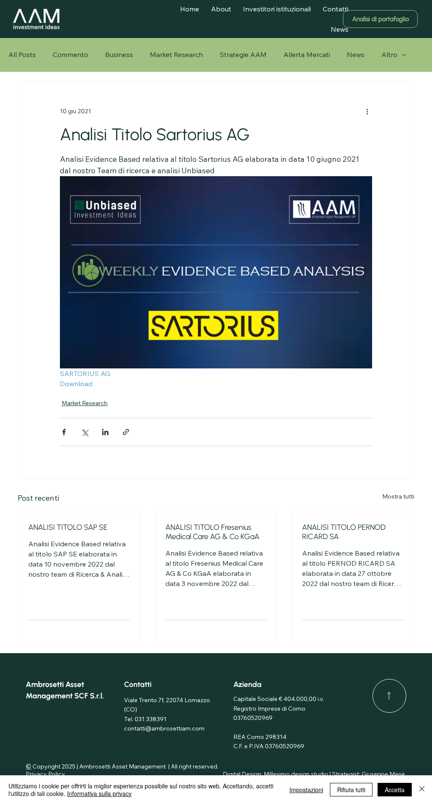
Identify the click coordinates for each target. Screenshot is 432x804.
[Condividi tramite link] (126, 432)
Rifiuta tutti (351, 789)
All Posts (22, 54)
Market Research (176, 54)
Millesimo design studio (296, 774)
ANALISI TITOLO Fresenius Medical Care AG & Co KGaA (212, 532)
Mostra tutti (398, 496)
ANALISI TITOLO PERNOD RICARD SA (344, 532)
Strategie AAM (243, 54)
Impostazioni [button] (306, 789)
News (355, 54)
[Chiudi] (422, 789)
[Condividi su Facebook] (64, 432)
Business (119, 54)
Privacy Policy (46, 774)
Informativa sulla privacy (99, 793)
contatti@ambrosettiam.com (164, 728)
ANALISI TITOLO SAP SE (68, 527)
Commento (70, 54)
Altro (389, 54)
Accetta (395, 789)
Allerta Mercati (307, 54)
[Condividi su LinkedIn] (105, 432)
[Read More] (389, 696)
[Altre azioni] (367, 111)
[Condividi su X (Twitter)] (85, 432)
